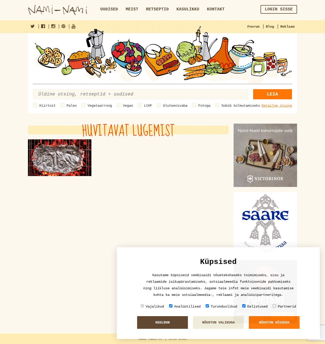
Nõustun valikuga (218, 322)
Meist (132, 9)
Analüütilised (187, 306)
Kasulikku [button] (187, 9)
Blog (270, 27)
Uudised (109, 9)
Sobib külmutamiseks (240, 106)
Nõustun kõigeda (274, 322)
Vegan (128, 106)
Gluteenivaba (175, 106)
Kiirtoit (47, 106)
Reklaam (287, 27)
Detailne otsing (277, 106)
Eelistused (257, 306)
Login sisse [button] (279, 9)
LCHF (148, 106)
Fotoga (204, 106)
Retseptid (157, 9)
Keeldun (162, 322)
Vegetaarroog (100, 106)
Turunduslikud (224, 306)
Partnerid (287, 306)
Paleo (72, 106)
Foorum (253, 27)
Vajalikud (155, 306)
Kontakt (216, 9)
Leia (272, 94)
